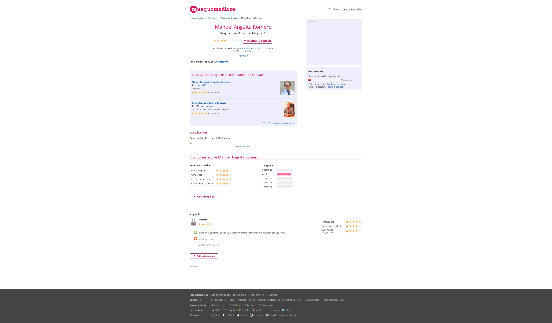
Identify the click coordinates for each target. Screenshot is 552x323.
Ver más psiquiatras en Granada (279, 123)
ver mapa (243, 55)
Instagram (258, 315)
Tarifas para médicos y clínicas (262, 294)
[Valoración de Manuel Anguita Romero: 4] (222, 40)
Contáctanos (235, 305)
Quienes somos (218, 305)
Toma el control (335, 86)
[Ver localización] (243, 143)
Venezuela (274, 310)
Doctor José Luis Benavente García (209, 103)
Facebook (229, 315)
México (259, 310)
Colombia (230, 310)
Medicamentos (312, 299)
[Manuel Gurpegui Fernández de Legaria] (287, 94)
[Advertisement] (334, 44)
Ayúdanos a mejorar (336, 84)
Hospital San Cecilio (246, 48)
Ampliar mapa (243, 146)
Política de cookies (267, 305)
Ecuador (246, 310)
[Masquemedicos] (213, 12)
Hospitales (275, 299)
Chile (217, 310)
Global (289, 310)
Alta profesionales (352, 9)
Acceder (337, 9)
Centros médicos (258, 299)
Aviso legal (250, 305)
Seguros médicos (238, 299)
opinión (237, 40)
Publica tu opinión (259, 40)
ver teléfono (247, 51)
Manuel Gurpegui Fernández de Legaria (211, 82)
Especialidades (218, 299)
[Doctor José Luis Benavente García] (289, 116)
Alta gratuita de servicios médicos (227, 294)
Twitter (243, 315)
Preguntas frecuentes (333, 299)
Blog (217, 315)
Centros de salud (292, 299)
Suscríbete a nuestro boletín (283, 315)
